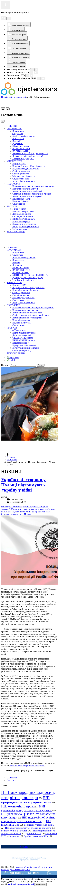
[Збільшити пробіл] (43, 78)
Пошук (40, 365)
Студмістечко (18, 204)
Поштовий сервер (21, 221)
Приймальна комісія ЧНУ (36, 836)
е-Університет (19, 209)
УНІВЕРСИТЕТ (14, 161)
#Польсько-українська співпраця (26, 509)
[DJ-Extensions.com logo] (29, 94)
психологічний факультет (14, 830)
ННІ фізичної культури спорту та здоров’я (28, 827)
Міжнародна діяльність (23, 176)
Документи (17, 143)
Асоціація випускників (23, 181)
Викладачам (18, 138)
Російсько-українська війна (39, 824)
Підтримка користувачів (24, 211)
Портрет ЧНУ (19, 163)
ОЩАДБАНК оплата (22, 216)
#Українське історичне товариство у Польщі (25, 512)
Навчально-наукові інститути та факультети (33, 186)
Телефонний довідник (23, 158)
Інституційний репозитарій (25, 226)
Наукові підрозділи (21, 199)
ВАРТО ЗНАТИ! (20, 151)
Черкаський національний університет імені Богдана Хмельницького (26, 868)
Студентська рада (20, 179)
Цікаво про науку (20, 146)
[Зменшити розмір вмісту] (32, 69)
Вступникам (18, 131)
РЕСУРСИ (12, 206)
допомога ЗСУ (33, 833)
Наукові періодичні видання (25, 168)
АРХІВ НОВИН (29, 846)
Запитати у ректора (16, 231)
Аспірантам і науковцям (23, 136)
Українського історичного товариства (27, 765)
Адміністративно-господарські (27, 196)
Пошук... (5, 365)
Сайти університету (22, 229)
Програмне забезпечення (24, 224)
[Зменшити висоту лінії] (27, 75)
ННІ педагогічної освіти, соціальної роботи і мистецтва (28, 819)
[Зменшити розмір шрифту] (31, 72)
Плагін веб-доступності (13, 97)
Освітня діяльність (21, 171)
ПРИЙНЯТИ (40, 884)
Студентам (17, 133)
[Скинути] (3, 18)
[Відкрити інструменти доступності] (5, 5)
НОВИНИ (12, 126)
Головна (11, 457)
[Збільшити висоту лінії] (31, 75)
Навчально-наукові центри (25, 189)
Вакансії (16, 141)
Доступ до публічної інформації (27, 156)
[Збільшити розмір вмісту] (36, 69)
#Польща (5, 506)
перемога (14, 836)
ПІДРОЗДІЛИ (13, 184)
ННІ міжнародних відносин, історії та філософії (28, 795)
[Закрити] (8, 18)
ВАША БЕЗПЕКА (21, 148)
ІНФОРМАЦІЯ (14, 128)
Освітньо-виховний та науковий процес (31, 194)
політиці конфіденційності (20, 884)
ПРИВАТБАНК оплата (23, 219)
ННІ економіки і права (18, 806)
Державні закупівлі (21, 214)
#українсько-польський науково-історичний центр (27, 510)
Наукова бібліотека (21, 201)
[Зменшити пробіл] (39, 78)
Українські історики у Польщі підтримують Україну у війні (23, 484)
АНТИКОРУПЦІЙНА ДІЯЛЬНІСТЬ (30, 153)
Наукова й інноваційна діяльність (28, 166)
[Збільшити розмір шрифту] (35, 72)
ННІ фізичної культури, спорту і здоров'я (26, 808)
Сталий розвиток (20, 173)
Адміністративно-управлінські (27, 191)
